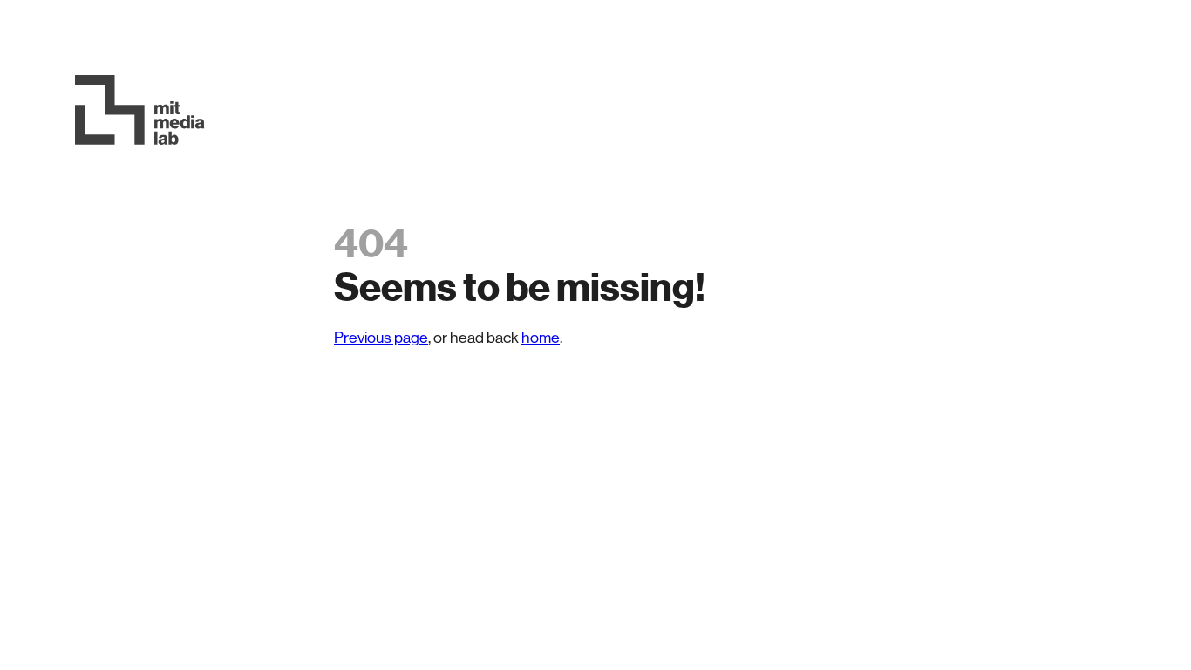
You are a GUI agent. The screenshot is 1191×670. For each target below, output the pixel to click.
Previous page (381, 337)
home (540, 337)
